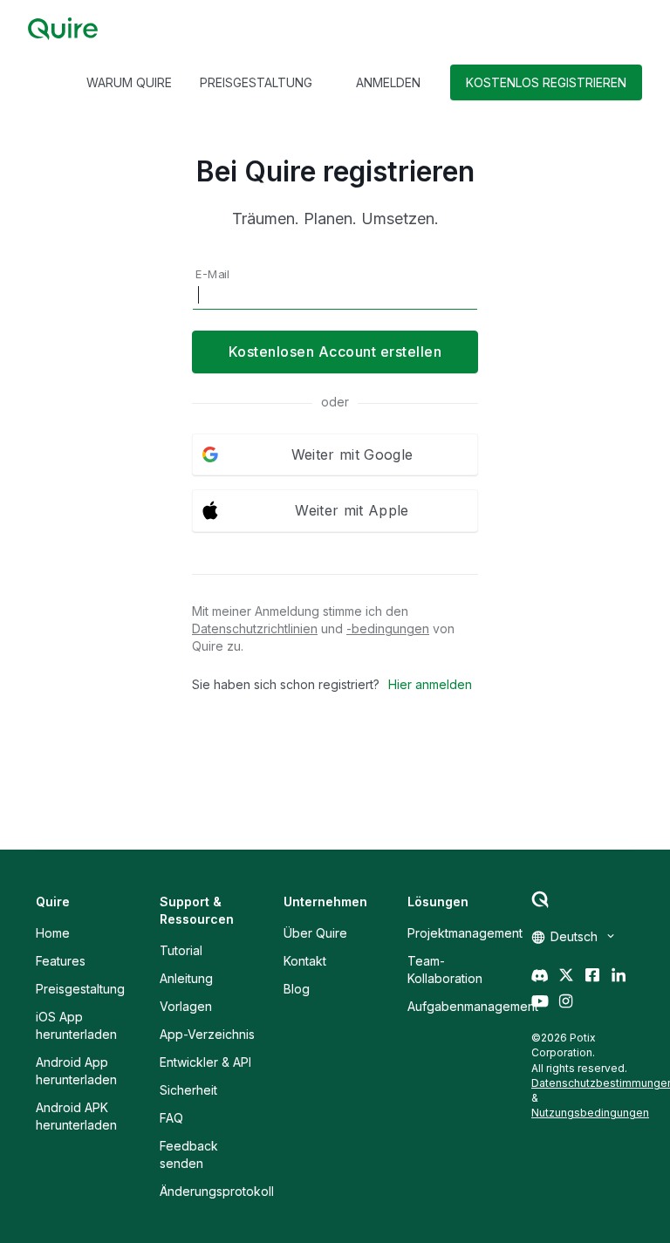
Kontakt (305, 960)
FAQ (171, 1117)
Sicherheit (188, 1090)
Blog (297, 988)
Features (60, 960)
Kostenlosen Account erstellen (335, 351)
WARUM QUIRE (129, 82)
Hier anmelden (430, 684)
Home (53, 932)
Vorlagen (186, 1006)
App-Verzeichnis (207, 1034)
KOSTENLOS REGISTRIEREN (546, 82)
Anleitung (186, 978)
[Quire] (63, 28)
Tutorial (181, 950)
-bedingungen (387, 628)
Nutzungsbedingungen (590, 1112)
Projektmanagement (465, 932)
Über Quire (315, 932)
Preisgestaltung (80, 988)
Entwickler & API (205, 1062)
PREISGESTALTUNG (256, 82)
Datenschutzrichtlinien (255, 628)
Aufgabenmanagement (472, 1006)
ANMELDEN (388, 82)
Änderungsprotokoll (217, 1191)
